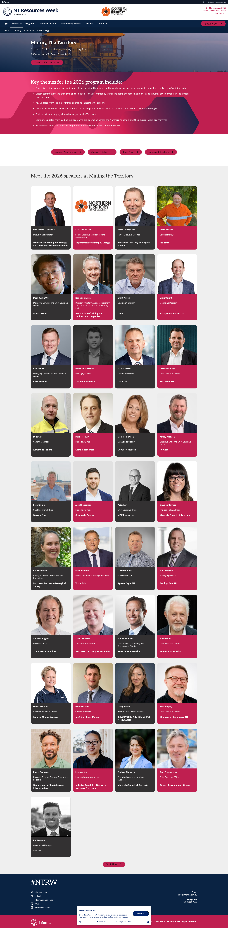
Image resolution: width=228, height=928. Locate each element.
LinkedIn (38, 896)
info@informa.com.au (187, 894)
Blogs (37, 903)
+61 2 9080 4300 (190, 902)
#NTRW (44, 882)
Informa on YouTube (43, 900)
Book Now (211, 23)
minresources (40, 892)
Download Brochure (44, 62)
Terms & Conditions (153, 921)
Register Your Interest (66, 152)
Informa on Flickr (42, 907)
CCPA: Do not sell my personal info (180, 921)
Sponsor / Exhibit (99, 152)
